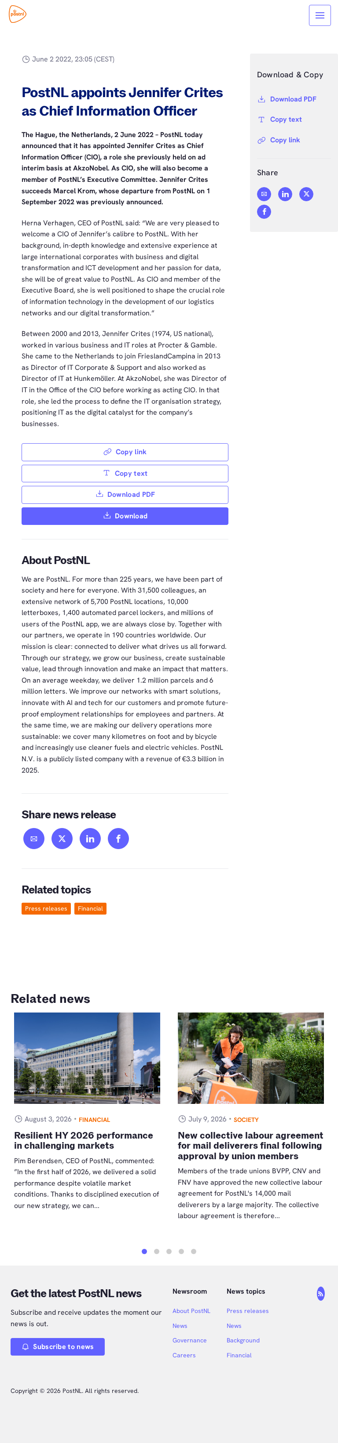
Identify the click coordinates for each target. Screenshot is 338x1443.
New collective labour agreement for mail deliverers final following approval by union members (250, 1146)
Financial (90, 908)
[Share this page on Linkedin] (90, 838)
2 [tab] (156, 1251)
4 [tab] (181, 1251)
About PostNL (191, 1311)
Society (246, 1120)
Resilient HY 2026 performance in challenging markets (83, 1141)
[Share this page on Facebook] (118, 838)
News (180, 1326)
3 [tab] (169, 1251)
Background (243, 1340)
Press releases (46, 908)
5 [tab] (193, 1251)
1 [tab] (144, 1251)
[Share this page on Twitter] (62, 838)
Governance (190, 1340)
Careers (184, 1355)
